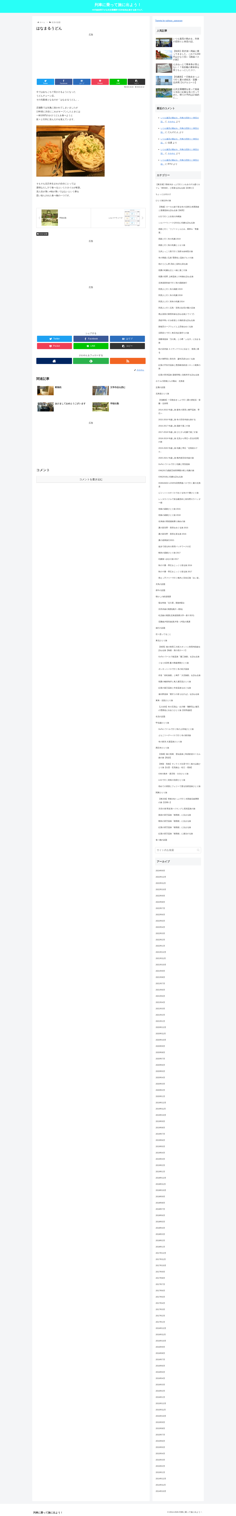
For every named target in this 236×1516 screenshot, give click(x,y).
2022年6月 (160, 914)
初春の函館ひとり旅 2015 (169, 509)
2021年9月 (160, 971)
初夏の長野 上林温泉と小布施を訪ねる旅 (175, 276)
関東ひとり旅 (161, 792)
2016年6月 (160, 1366)
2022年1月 (160, 946)
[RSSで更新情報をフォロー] (128, 361)
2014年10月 (161, 1491)
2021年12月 (161, 952)
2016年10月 (161, 1341)
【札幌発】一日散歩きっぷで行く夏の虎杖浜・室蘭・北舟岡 (179, 402)
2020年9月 (160, 1046)
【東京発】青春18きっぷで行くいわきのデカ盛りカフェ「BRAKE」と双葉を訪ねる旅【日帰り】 (178, 186)
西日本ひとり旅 (162, 748)
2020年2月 (160, 1090)
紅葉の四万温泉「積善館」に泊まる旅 (174, 827)
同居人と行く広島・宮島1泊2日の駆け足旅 (176, 308)
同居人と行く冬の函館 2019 (170, 289)
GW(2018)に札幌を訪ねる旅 (170, 477)
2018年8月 (160, 1203)
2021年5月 (160, 996)
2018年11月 (161, 1184)
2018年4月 (160, 1228)
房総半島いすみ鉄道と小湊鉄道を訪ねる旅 (176, 320)
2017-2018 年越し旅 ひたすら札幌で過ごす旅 (178, 432)
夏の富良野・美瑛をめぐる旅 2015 (173, 528)
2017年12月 (161, 1253)
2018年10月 (161, 1190)
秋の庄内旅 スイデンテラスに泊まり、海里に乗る (178, 351)
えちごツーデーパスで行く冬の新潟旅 (174, 735)
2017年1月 (160, 1322)
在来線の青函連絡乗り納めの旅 (171, 521)
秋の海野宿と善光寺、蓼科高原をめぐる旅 (176, 359)
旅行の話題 (160, 628)
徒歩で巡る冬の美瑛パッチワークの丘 (174, 546)
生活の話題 (43, 234)
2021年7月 (160, 983)
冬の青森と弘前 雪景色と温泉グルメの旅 (175, 258)
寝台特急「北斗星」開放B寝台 (171, 603)
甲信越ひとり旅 (162, 723)
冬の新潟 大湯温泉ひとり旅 (170, 742)
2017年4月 (160, 1303)
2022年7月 (160, 908)
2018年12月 (161, 1178)
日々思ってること (163, 634)
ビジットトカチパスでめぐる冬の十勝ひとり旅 (178, 493)
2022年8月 (160, 902)
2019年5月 (160, 1146)
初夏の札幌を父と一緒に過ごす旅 (172, 270)
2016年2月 (160, 1391)
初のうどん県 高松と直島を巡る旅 (173, 264)
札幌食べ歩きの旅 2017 (168, 559)
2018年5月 (160, 1222)
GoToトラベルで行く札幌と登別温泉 (174, 464)
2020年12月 (161, 1027)
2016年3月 (160, 1384)
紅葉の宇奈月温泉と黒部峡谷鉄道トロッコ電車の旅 (179, 367)
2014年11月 (161, 1485)
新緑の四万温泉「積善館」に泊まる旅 (174, 815)
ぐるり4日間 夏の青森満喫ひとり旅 (173, 663)
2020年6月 (160, 1065)
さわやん (171, 122)
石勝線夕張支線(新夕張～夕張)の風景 (174, 622)
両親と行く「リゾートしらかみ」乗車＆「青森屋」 (178, 231)
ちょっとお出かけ (163, 194)
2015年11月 (161, 1410)
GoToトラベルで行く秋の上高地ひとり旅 (176, 729)
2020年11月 (161, 1034)
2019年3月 (160, 1159)
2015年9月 (160, 1422)
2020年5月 (160, 1071)
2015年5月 (160, 1447)
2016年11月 (161, 1334)
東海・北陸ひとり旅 (164, 700)
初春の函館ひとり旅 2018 (169, 515)
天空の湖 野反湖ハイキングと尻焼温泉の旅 (176, 809)
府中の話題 (160, 590)
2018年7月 (160, 1209)
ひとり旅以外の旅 (163, 200)
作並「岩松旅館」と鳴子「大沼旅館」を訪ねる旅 (179, 675)
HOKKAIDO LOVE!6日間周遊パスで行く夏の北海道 (179, 485)
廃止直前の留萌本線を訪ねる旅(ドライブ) (176, 314)
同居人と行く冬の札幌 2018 (170, 295)
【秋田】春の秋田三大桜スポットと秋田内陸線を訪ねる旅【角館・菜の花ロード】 (179, 648)
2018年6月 (160, 1215)
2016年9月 (160, 1347)
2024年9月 (160, 871)
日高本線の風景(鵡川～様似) (170, 609)
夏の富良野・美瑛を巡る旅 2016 (172, 534)
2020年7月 (160, 1059)
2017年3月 (160, 1309)
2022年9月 (160, 896)
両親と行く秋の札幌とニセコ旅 (171, 245)
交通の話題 (160, 387)
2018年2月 (160, 1240)
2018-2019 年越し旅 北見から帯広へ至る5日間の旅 (178, 440)
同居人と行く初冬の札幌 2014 (171, 301)
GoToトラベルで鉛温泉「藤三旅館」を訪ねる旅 (178, 657)
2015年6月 (160, 1441)
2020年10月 (161, 1040)
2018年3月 (160, 1234)
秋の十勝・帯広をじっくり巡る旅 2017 (175, 571)
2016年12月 (161, 1328)
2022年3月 (160, 933)
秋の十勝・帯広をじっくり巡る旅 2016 (175, 565)
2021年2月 (160, 1015)
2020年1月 (160, 1096)
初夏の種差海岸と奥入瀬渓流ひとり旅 (174, 681)
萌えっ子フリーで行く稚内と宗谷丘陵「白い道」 (179, 578)
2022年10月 (161, 889)
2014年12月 (161, 1479)
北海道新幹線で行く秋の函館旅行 (172, 283)
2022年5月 (160, 921)
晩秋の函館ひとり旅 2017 (169, 553)
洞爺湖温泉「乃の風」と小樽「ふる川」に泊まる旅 (179, 341)
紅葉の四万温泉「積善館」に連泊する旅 (175, 834)
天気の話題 (160, 584)
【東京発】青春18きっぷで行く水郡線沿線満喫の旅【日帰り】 (178, 800)
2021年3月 (160, 1008)
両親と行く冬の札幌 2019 (169, 239)
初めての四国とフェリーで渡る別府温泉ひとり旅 (179, 786)
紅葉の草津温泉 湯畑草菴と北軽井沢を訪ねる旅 (178, 375)
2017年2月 (160, 1316)
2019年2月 (160, 1165)
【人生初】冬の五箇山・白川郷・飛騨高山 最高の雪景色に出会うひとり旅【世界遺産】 (178, 708)
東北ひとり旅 (161, 640)
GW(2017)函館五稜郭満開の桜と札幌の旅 (176, 470)
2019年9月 (160, 1121)
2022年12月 (161, 877)
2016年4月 (160, 1378)
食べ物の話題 (161, 840)
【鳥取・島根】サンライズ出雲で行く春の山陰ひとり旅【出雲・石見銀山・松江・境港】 (179, 766)
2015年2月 (160, 1466)
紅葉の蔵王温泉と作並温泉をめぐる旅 (174, 688)
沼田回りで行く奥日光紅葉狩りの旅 (173, 333)
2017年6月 (160, 1290)
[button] (198, 850)
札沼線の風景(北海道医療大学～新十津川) (176, 615)
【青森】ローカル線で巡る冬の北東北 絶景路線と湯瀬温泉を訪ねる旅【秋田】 (178, 208)
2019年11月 (161, 1109)
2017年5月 (160, 1297)
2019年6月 (160, 1140)
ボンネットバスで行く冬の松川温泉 (173, 669)
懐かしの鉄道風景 (163, 596)
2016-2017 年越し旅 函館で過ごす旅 (174, 426)
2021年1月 (160, 1021)
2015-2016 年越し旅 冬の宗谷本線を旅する (177, 419)
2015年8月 (160, 1428)
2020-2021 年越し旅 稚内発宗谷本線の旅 (176, 458)
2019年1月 (160, 1171)
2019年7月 (160, 1134)
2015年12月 (161, 1403)
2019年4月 (160, 1153)
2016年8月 (160, 1353)
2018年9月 (160, 1197)
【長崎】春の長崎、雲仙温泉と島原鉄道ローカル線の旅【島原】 (179, 756)
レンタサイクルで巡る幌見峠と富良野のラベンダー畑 (179, 501)
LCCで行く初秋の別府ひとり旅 (171, 780)
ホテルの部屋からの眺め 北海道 (170, 381)
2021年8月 (160, 977)
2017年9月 (160, 1272)
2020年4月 (160, 1077)
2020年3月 (160, 1084)
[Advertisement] (91, 56)
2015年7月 (160, 1435)
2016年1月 (160, 1397)
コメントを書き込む (91, 479)
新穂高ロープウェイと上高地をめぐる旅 (175, 327)
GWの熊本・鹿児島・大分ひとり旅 (173, 774)
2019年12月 (161, 1103)
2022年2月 (160, 940)
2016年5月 (160, 1372)
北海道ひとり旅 (162, 394)
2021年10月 (161, 965)
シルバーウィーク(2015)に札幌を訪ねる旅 (176, 223)
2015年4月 (160, 1453)
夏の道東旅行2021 (166, 540)
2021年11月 (161, 958)
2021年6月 (160, 990)
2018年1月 (160, 1247)
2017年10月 (161, 1265)
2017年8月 (160, 1278)
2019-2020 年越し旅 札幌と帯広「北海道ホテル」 (178, 450)
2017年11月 (161, 1259)
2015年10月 (161, 1416)
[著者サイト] (54, 361)
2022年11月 (161, 883)
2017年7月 (160, 1284)
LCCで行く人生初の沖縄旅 (169, 216)
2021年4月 (160, 1002)
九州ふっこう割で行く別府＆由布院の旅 (175, 251)
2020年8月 (160, 1052)
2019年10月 (161, 1115)
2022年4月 (160, 927)
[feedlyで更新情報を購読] (91, 361)
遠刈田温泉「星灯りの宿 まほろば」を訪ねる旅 (178, 694)
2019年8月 (160, 1127)
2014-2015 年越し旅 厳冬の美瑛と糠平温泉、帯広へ (179, 411)
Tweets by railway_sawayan (168, 21)
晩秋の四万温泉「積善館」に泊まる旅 (174, 821)
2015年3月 (160, 1460)
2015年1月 (160, 1472)
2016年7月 (160, 1360)
